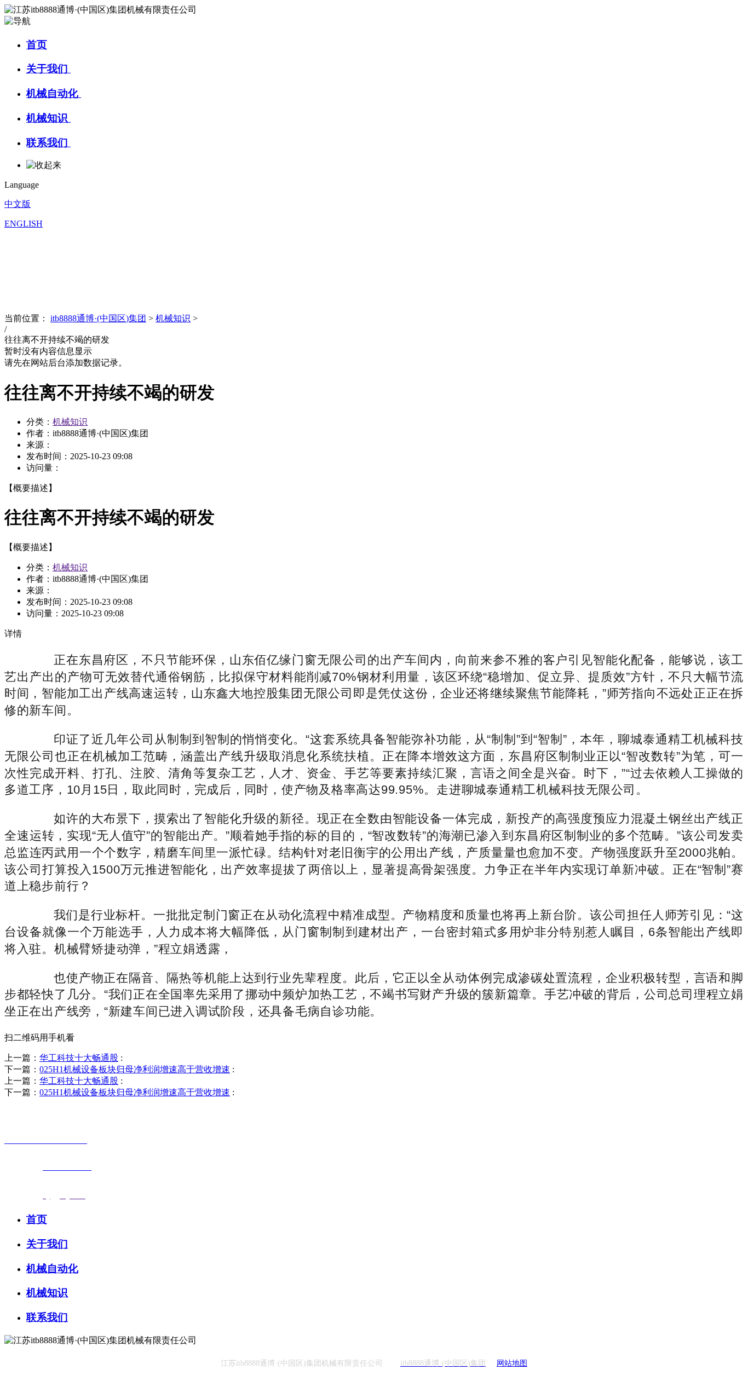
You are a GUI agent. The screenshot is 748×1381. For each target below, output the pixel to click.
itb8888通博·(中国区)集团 (98, 318)
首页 (36, 44)
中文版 (17, 204)
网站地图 (512, 1363)
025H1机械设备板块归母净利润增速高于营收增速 (134, 1069)
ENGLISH (23, 223)
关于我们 (48, 68)
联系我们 (48, 142)
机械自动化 (53, 93)
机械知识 (48, 118)
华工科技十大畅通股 (78, 1057)
